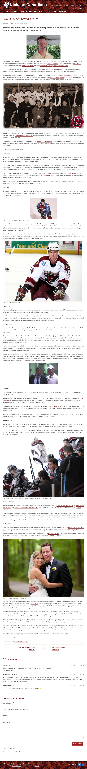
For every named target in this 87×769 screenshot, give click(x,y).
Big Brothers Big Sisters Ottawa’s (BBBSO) (71, 75)
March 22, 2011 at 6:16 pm (77, 674)
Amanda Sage (12, 23)
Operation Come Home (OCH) (64, 505)
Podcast (24, 11)
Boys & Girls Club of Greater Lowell (43, 316)
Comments (6, 722)
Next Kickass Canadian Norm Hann (58, 648)
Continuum (52, 11)
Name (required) (8, 703)
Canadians (14, 11)
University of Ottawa (28, 65)
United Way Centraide (46, 65)
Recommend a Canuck (37, 11)
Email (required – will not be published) (16, 709)
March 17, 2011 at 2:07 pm (77, 665)
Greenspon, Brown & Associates (51, 406)
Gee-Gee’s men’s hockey (57, 77)
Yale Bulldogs (46, 175)
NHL (51, 330)
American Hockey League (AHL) (24, 135)
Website (5, 716)
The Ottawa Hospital (53, 533)
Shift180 (37, 766)
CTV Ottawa (34, 604)
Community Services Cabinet (60, 65)
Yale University (77, 63)
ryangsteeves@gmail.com (21, 641)
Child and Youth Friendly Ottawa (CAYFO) (26, 508)
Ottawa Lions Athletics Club (44, 141)
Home (6, 11)
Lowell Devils (80, 226)
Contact (74, 764)
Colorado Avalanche (52, 63)
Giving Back (63, 11)
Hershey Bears (46, 226)
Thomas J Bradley (16, 766)
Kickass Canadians (28, 4)
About (69, 764)
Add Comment (77, 743)
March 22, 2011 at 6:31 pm (77, 685)
